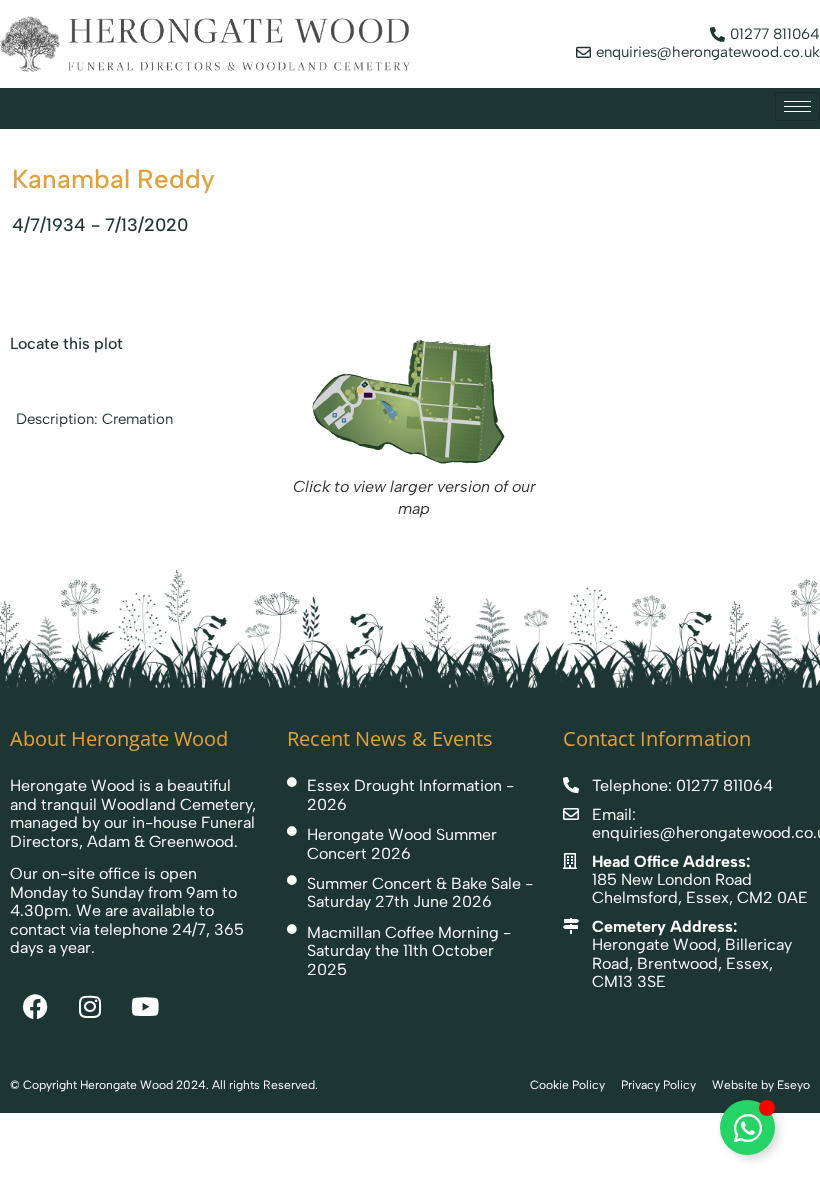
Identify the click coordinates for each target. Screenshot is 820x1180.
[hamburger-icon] (797, 106)
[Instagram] (90, 1007)
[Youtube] (145, 1007)
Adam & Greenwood (160, 841)
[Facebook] (35, 1007)
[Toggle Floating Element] (747, 1127)
